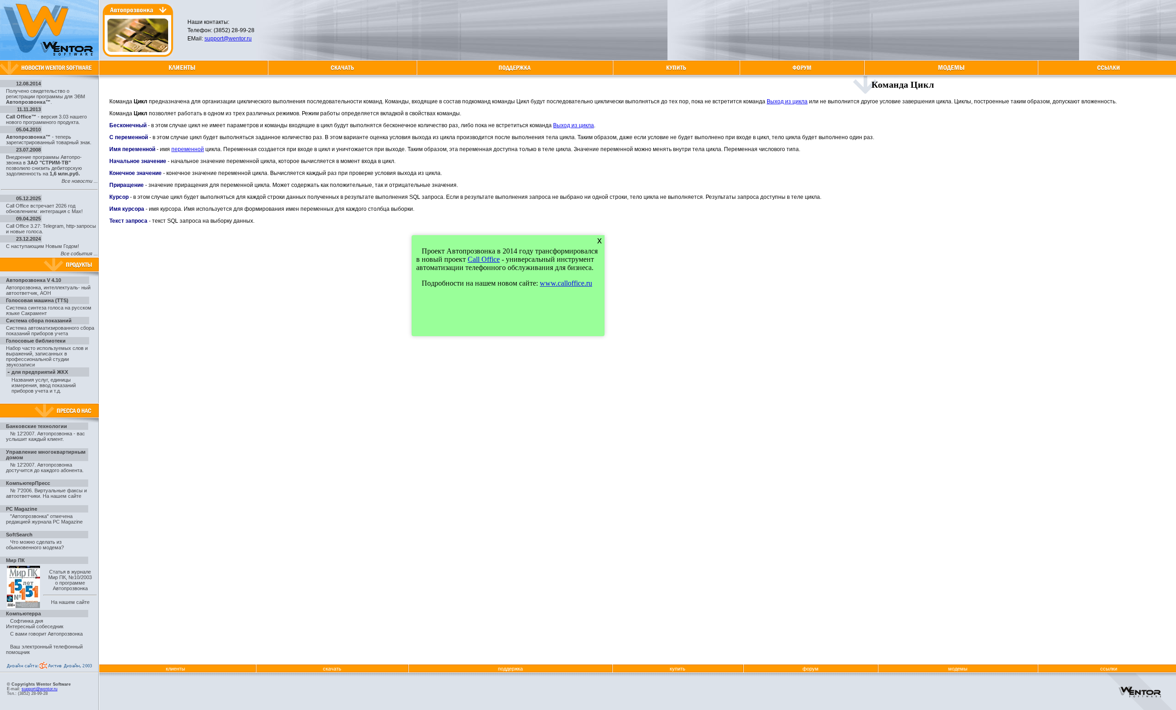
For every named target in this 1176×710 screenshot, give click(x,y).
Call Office (484, 259)
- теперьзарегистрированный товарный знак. (48, 139)
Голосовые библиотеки (36, 341)
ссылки (1108, 668)
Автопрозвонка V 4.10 (33, 280)
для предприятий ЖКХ (39, 372)
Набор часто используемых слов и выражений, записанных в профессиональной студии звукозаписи (47, 356)
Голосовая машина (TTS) (37, 300)
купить (677, 668)
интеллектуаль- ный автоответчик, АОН (48, 290)
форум (811, 668)
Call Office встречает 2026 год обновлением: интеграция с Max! (44, 208)
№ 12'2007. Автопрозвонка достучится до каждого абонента (44, 467)
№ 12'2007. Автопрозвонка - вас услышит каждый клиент (45, 436)
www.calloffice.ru (566, 283)
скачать (332, 668)
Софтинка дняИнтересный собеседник (34, 623)
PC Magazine (21, 509)
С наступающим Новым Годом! (42, 246)
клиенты (175, 668)
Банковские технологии (36, 426)
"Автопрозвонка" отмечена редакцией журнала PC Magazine (44, 518)
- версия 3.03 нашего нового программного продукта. (46, 119)
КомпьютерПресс (28, 483)
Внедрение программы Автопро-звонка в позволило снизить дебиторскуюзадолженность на (44, 165)
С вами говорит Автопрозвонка (46, 634)
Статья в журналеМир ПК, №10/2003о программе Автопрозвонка (70, 580)
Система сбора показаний (39, 320)
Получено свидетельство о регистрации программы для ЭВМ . (45, 96)
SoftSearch (19, 534)
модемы (957, 668)
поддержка (510, 668)
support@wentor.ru (228, 38)
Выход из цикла (787, 101)
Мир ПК (15, 560)
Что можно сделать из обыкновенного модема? (35, 544)
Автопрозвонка (23, 287)
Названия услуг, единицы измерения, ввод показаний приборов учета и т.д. (43, 385)
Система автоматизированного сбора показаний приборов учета (50, 330)
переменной (187, 149)
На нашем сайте (62, 496)
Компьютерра (23, 613)
